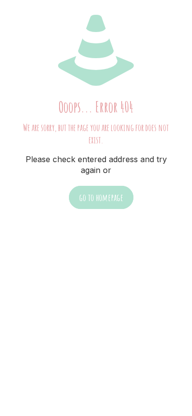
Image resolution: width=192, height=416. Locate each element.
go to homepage (101, 197)
